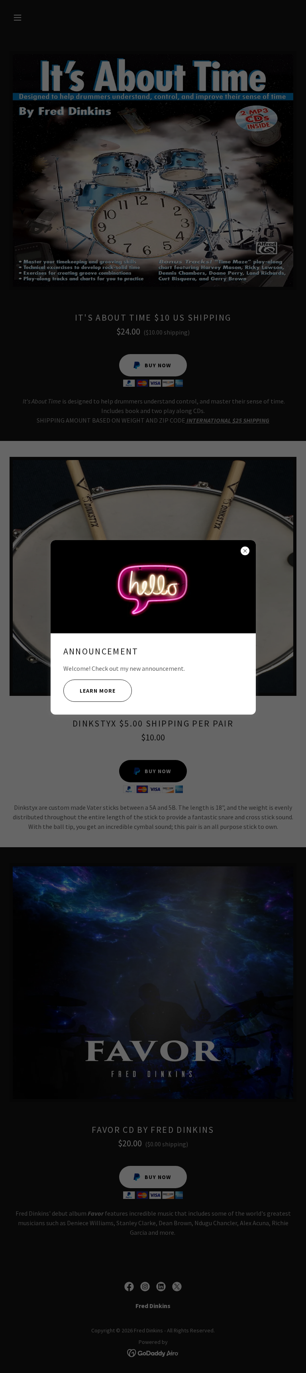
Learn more (98, 690)
